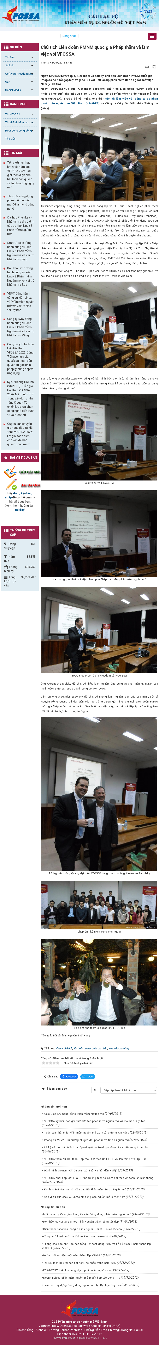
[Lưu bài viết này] (155, 66)
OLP (7, 81)
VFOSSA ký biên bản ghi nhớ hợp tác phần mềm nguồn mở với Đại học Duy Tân (94, 1121)
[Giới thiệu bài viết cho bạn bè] (142, 66)
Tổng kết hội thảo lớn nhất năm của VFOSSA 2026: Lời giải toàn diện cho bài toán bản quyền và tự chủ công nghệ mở (20, 175)
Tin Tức (9, 57)
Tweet (89, 1076)
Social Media (13, 90)
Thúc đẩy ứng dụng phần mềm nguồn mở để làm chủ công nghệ (20, 202)
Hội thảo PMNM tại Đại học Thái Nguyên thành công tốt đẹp (81, 1221)
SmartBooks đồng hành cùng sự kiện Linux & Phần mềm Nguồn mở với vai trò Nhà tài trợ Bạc (20, 251)
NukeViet (70, 1338)
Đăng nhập (69, 36)
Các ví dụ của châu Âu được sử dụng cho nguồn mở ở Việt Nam (84, 1196)
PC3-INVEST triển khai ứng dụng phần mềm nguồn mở (77, 1270)
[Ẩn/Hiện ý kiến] (95, 1090)
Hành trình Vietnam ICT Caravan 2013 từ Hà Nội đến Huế (79, 1170)
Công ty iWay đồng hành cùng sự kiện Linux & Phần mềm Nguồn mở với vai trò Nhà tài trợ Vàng (20, 327)
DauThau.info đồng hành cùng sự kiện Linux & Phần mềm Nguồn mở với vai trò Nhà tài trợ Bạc (20, 276)
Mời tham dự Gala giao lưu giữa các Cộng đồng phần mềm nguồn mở (87, 1214)
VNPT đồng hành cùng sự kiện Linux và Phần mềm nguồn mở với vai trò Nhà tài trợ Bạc (20, 302)
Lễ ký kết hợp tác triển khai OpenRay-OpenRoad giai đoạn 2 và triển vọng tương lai (96, 1147)
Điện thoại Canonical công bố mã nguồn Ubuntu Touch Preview (82, 1229)
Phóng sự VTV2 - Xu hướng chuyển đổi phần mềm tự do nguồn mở (86, 1140)
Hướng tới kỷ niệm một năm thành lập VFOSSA (72, 1255)
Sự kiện (9, 65)
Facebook (71, 1076)
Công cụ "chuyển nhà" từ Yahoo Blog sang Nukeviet (75, 1236)
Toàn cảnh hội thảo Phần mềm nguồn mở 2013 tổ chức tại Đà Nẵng (86, 1132)
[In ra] (147, 66)
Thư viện (10, 138)
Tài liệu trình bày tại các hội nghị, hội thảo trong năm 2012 (79, 1262)
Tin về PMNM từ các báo (19, 122)
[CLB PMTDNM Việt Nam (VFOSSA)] (21, 14)
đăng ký (18, 493)
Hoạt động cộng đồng (18, 130)
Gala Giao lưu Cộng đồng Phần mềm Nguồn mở (74, 1113)
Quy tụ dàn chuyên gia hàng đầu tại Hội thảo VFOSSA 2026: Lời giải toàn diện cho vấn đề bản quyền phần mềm (20, 434)
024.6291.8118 (82, 1334)
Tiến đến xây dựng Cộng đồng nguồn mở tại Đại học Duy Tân (82, 1285)
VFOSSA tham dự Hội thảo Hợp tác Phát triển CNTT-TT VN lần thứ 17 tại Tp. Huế (95, 1159)
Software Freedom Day (19, 73)
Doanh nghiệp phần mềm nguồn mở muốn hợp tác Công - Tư (81, 1277)
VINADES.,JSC (99, 1338)
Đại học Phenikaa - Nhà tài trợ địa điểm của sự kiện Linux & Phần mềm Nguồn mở (20, 226)
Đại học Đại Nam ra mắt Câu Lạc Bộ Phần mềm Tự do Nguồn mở (85, 1189)
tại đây (19, 509)
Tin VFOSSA (12, 114)
